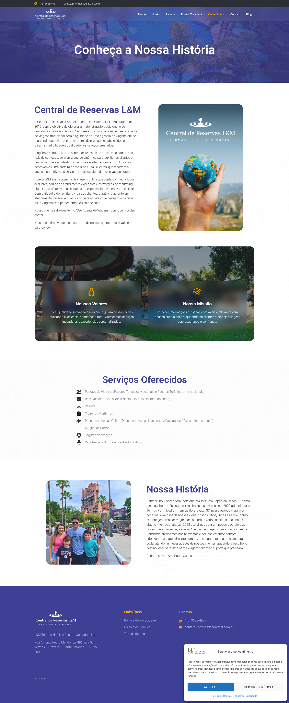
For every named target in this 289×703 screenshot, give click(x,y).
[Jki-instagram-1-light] (253, 3)
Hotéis (156, 14)
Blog (249, 14)
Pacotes (170, 14)
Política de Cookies (222, 696)
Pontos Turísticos (191, 14)
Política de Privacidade (245, 696)
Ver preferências (260, 687)
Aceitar (211, 687)
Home (142, 14)
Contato (235, 14)
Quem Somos (216, 14)
